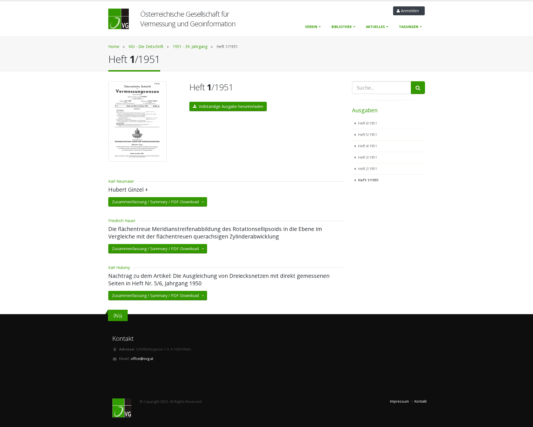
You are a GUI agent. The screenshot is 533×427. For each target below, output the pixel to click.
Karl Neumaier (121, 181)
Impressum (399, 401)
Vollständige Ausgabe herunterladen (230, 106)
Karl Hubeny (119, 267)
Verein (311, 26)
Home (113, 46)
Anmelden (410, 10)
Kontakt (420, 401)
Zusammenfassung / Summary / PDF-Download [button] (157, 201)
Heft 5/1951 (367, 134)
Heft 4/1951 (367, 146)
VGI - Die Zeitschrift (146, 46)
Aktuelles (375, 26)
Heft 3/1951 (367, 157)
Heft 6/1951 (367, 123)
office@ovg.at (142, 358)
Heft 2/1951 (367, 168)
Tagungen (408, 26)
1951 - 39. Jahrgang (190, 46)
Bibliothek (341, 26)
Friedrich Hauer (121, 220)
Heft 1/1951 (368, 180)
